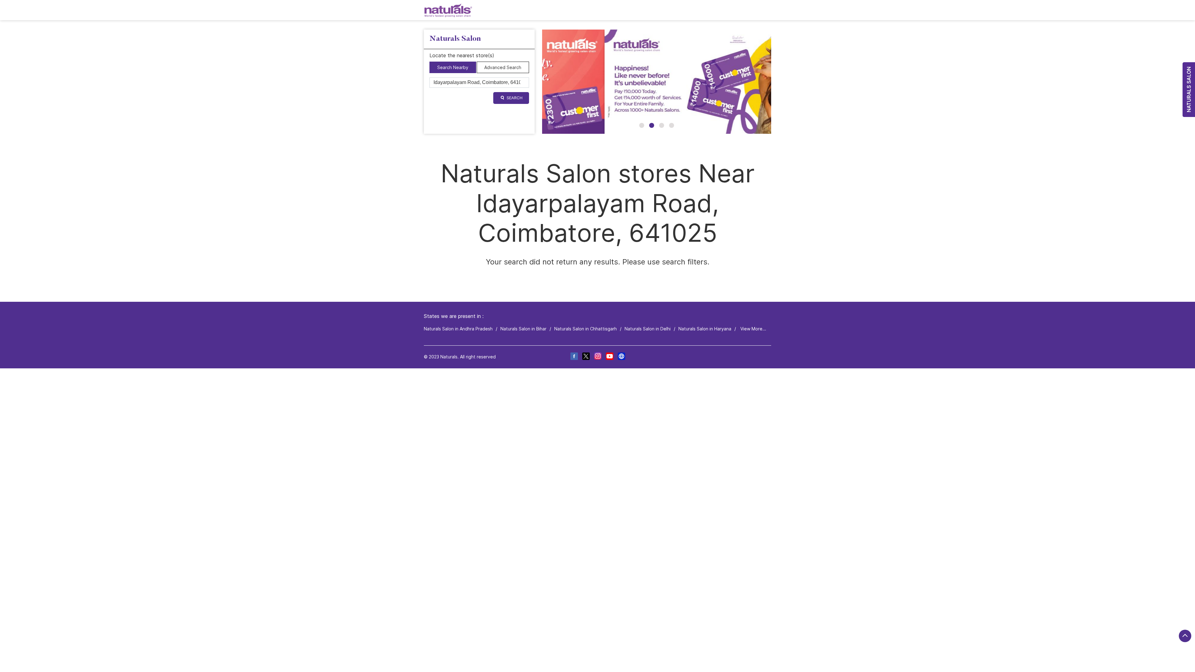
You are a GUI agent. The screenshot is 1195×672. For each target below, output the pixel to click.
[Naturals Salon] (448, 10)
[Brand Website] (621, 357)
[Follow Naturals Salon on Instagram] (597, 357)
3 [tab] (661, 125)
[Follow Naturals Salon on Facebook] (574, 357)
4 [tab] (671, 125)
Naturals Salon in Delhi (648, 328)
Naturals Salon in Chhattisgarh (585, 328)
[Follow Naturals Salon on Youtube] (609, 357)
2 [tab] (651, 125)
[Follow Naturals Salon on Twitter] (586, 357)
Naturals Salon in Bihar (523, 328)
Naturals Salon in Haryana (704, 328)
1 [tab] (641, 125)
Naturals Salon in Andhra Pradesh (458, 328)
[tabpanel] (656, 82)
